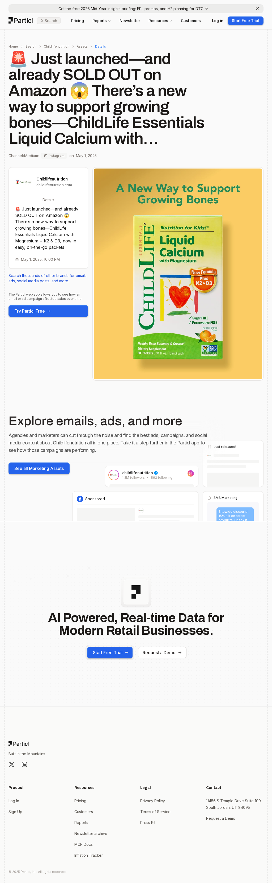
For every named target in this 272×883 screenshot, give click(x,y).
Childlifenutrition (56, 46)
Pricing (77, 20)
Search (31, 46)
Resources (158, 20)
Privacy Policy (152, 800)
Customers (191, 20)
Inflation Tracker (88, 855)
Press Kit (147, 822)
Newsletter (130, 20)
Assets (82, 46)
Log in (217, 20)
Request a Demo (159, 652)
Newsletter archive (90, 833)
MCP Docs (83, 844)
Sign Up (15, 811)
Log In (13, 800)
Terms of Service (155, 811)
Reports (99, 20)
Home (13, 46)
